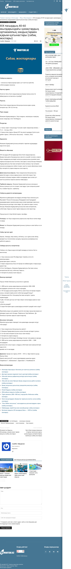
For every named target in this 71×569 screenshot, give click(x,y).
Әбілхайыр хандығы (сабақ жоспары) (14, 392)
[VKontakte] (60, 1)
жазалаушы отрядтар (24, 421)
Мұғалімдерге (12, 12)
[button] (62, 12)
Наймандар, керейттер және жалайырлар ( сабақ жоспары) (20, 408)
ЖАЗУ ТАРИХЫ (49, 84)
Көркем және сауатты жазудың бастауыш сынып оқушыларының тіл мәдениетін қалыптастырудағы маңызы (54, 92)
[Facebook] (54, 1)
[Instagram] (57, 1)
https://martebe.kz (16, 446)
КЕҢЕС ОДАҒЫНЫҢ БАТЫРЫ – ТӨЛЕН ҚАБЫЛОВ (54, 100)
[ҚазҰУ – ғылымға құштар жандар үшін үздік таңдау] (6, 467)
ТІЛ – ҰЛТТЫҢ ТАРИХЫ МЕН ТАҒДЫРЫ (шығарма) (53, 62)
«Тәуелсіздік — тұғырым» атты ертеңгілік (33, 472)
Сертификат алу (30, 1)
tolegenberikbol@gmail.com (24, 558)
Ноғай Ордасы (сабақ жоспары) (12, 390)
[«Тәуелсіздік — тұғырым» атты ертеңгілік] (35, 466)
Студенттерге (32, 12)
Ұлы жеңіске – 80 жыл (51, 111)
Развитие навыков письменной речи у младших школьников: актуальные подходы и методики (54, 77)
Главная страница (5, 18)
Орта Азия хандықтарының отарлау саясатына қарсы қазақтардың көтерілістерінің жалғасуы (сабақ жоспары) (33, 432)
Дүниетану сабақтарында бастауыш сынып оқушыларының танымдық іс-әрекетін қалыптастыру (53, 118)
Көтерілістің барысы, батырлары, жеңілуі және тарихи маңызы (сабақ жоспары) (9, 432)
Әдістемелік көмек (4, 22)
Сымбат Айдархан (5, 41)
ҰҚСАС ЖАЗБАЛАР (6, 459)
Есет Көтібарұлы (13, 421)
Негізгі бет (3, 12)
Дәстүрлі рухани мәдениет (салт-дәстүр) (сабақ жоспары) (20, 374)
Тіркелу (2, 1)
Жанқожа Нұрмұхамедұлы (7, 423)
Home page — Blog (17, 18)
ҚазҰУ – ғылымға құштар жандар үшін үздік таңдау (5, 475)
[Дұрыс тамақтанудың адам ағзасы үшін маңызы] (21, 467)
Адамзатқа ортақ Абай (52, 106)
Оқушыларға (22, 12)
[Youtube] (57, 551)
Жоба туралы (8, 1)
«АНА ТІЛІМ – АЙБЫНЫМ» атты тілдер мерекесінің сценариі (54, 69)
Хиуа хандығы (29, 423)
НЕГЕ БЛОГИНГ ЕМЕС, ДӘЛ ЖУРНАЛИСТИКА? (52, 56)
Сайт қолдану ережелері (19, 1)
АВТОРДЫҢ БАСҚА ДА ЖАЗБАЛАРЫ (25, 459)
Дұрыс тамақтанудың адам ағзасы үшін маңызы (21, 475)
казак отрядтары (20, 423)
